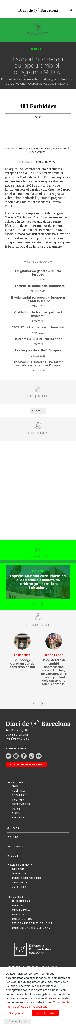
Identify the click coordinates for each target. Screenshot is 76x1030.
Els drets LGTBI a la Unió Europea (38, 339)
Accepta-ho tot (45, 1013)
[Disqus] (38, 490)
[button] (5, 9)
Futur (16, 808)
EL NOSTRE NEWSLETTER (26, 764)
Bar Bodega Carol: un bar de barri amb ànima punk (22, 665)
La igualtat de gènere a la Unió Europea (38, 272)
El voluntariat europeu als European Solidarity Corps (38, 299)
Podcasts (15, 846)
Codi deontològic (27, 878)
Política (18, 790)
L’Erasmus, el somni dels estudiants (38, 286)
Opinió (13, 837)
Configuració (16, 1013)
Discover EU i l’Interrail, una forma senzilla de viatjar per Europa (38, 363)
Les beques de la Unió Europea (38, 350)
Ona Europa (21, 909)
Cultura (18, 799)
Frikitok (18, 914)
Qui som (18, 869)
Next (42, 602)
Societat (19, 795)
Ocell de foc (22, 918)
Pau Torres (17, 148)
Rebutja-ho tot (17, 1021)
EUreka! (17, 905)
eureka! (38, 410)
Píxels (16, 813)
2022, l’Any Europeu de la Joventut (38, 327)
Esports (18, 817)
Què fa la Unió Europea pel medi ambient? (38, 314)
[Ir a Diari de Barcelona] (38, 722)
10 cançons (21, 901)
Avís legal (20, 887)
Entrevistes (21, 804)
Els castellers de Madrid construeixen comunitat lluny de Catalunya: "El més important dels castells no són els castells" (54, 672)
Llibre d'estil (22, 873)
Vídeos (13, 855)
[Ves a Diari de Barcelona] (36, 10)
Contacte (20, 882)
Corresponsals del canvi (31, 927)
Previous (34, 602)
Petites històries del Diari (32, 923)
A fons (13, 827)
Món (15, 786)
